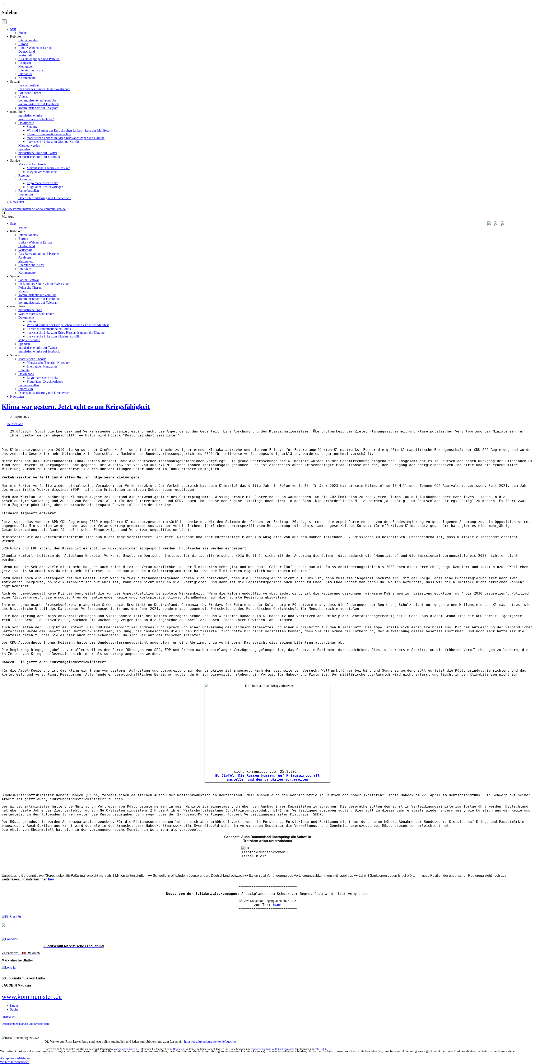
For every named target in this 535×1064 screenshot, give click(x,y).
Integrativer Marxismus (42, 172)
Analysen (24, 63)
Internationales (28, 40)
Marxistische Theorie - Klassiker (48, 168)
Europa (23, 44)
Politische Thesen (30, 93)
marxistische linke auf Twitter (37, 153)
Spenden (24, 149)
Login (14, 1005)
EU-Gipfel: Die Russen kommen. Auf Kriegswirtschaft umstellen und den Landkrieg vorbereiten (267, 777)
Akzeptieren (8, 1058)
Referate (23, 175)
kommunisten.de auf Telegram (38, 108)
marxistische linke (30, 115)
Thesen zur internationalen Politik (49, 134)
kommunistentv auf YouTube (37, 100)
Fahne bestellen (28, 190)
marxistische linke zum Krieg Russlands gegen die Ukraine (65, 138)
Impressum (25, 194)
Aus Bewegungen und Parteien (39, 59)
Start (13, 29)
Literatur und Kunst (31, 70)
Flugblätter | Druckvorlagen (45, 187)
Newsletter (17, 202)
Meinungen (25, 66)
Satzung (32, 126)
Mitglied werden (29, 145)
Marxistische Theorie (32, 164)
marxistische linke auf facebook (39, 157)
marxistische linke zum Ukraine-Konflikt (53, 141)
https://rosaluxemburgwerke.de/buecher (210, 1041)
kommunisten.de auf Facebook (38, 104)
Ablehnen (23, 1058)
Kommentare (27, 78)
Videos (23, 96)
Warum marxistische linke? (36, 119)
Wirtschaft (25, 55)
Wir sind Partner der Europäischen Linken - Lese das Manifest (68, 130)
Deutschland (26, 51)
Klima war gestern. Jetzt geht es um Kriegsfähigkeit (76, 406)
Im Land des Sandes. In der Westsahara (44, 89)
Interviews (25, 74)
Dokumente (26, 123)
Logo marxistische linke (42, 183)
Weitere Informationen (14, 1062)
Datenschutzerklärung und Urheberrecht (44, 198)
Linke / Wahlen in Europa (35, 47)
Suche (22, 32)
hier (277, 905)
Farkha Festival (28, 85)
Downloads (26, 179)
